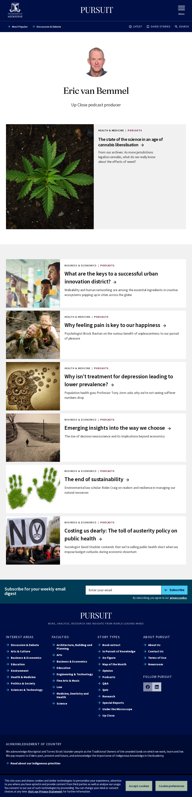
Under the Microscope (117, 709)
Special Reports (113, 703)
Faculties (60, 637)
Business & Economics (26, 658)
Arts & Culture (20, 651)
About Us (154, 645)
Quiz (105, 690)
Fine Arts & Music (68, 680)
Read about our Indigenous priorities (35, 763)
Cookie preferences (171, 786)
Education (18, 664)
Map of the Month (114, 664)
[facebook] (147, 686)
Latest (137, 26)
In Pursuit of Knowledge (118, 651)
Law (59, 687)
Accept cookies (139, 786)
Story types (109, 637)
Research (108, 696)
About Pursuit (156, 637)
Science (62, 703)
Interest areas (20, 637)
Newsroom (155, 664)
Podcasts (108, 677)
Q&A (105, 683)
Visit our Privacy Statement (45, 791)
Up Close (108, 715)
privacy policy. (178, 597)
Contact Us (156, 651)
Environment (19, 670)
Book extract (111, 645)
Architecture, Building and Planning (74, 646)
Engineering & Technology (75, 674)
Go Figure (109, 658)
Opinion (107, 670)
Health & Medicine (23, 677)
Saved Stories (160, 26)
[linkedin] (156, 686)
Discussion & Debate (49, 26)
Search (184, 26)
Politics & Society (23, 683)
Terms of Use (157, 658)
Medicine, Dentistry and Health (72, 695)
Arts (59, 655)
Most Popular (20, 26)
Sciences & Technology (27, 690)
